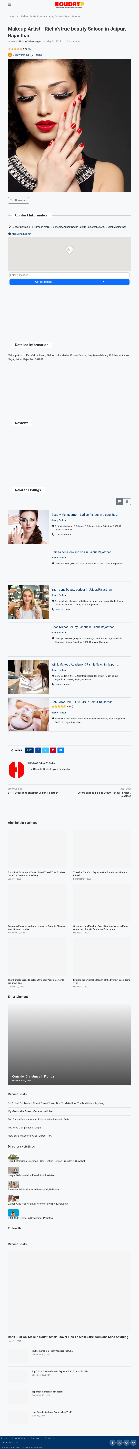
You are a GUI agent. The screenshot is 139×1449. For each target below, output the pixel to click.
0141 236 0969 (63, 534)
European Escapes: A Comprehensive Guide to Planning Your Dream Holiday (37, 927)
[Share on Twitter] (45, 750)
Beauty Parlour (59, 520)
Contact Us (49, 1438)
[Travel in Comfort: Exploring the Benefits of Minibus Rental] (102, 849)
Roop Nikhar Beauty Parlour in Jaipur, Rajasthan (83, 627)
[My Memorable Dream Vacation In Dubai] (18, 1356)
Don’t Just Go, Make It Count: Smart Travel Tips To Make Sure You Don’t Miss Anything (56, 1103)
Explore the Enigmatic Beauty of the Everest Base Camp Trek (101, 981)
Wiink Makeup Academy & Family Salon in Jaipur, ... (85, 664)
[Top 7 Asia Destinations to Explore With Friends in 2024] (18, 1376)
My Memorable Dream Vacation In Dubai (30, 1111)
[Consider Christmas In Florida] (69, 1044)
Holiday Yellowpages (30, 41)
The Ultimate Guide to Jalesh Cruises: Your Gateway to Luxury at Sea (36, 981)
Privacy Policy (18, 1438)
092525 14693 (62, 609)
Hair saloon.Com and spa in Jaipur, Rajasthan (81, 552)
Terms (4, 1438)
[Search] (129, 5)
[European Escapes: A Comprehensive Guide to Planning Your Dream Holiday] (37, 903)
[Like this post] (30, 750)
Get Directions (43, 281)
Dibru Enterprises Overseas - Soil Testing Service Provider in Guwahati (46, 1161)
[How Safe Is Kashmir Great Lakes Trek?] (18, 1417)
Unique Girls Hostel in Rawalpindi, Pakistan (31, 1175)
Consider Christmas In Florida (33, 1076)
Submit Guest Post (9, 1442)
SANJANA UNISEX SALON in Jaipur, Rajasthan (82, 702)
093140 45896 (62, 684)
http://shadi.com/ (21, 233)
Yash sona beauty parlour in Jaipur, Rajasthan (82, 589)
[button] (11, 1044)
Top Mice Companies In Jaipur (25, 1127)
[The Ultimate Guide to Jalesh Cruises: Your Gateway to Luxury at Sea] (37, 956)
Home (11, 16)
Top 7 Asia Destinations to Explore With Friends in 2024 (38, 1119)
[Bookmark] (12, 541)
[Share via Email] (60, 750)
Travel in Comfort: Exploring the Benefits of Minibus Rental (100, 874)
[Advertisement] (69, 309)
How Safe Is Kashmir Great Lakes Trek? (30, 1135)
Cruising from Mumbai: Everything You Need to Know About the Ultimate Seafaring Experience (100, 927)
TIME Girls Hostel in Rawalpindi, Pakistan (30, 1218)
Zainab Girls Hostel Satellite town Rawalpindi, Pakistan (38, 1203)
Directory (35, 1438)
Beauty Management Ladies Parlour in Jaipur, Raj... (85, 514)
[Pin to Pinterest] (53, 750)
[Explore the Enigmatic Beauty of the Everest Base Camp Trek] (102, 956)
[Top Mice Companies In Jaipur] (18, 1397)
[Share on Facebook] (38, 750)
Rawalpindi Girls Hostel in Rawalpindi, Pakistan (33, 1189)
